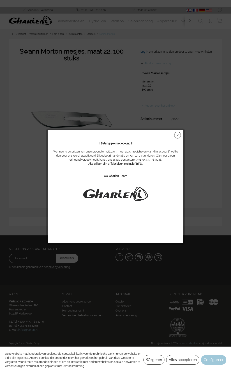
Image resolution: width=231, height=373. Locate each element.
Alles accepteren (183, 360)
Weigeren (154, 360)
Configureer (214, 360)
